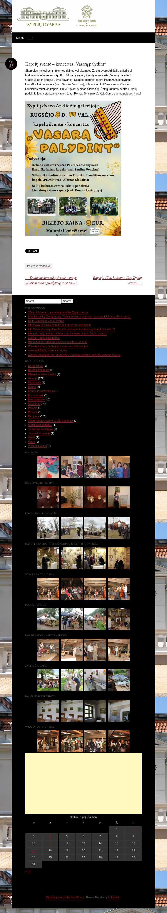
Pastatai (33, 412)
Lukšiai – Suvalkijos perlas (44, 337)
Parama (32, 408)
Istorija (32, 386)
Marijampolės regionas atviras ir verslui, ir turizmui (57, 341)
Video (31, 441)
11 (50, 843)
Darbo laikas (35, 365)
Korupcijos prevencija (41, 391)
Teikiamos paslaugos (40, 429)
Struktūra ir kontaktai (40, 424)
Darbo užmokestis (38, 369)
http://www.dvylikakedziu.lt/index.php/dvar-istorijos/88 (59, 325)
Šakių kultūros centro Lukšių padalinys (50, 420)
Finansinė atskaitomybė (42, 374)
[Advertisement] (83, 783)
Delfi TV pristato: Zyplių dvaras (46, 320)
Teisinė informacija (39, 433)
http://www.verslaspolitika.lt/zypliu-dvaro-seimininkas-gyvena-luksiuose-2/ (71, 329)
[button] (83, 37)
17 (33, 850)
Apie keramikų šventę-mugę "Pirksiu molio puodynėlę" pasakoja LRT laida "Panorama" (79, 316)
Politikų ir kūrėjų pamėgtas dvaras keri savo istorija (58, 346)
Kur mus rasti (35, 395)
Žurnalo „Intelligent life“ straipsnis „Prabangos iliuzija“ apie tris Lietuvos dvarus (74, 354)
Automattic (114, 897)
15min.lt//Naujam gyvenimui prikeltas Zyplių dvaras (58, 312)
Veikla (31, 437)
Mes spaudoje (36, 399)
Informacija (34, 382)
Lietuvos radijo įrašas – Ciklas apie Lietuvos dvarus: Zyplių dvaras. (67, 333)
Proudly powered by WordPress (65, 897)
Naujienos (34, 403)
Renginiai (44, 266)
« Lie (28, 871)
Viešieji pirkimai (37, 445)
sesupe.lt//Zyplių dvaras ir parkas (47, 350)
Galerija (32, 378)
